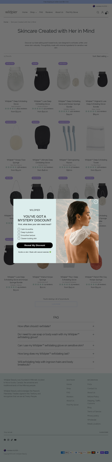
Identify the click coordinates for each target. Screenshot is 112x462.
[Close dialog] (96, 202)
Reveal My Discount (34, 245)
